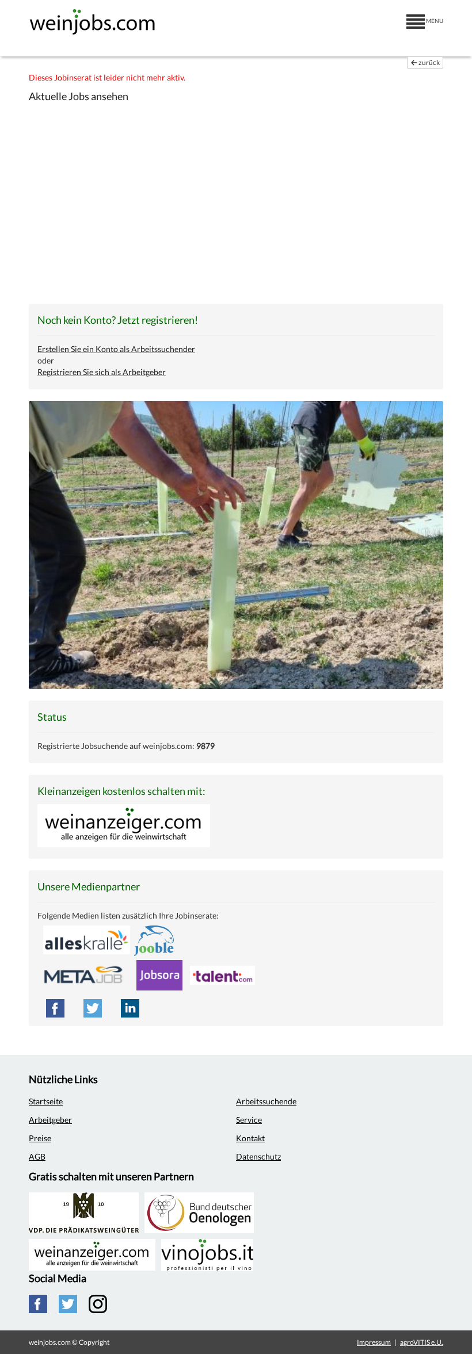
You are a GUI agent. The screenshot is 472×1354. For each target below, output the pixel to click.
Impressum (374, 1342)
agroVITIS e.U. (421, 1342)
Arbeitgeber (50, 1119)
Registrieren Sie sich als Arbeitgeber (101, 372)
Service (249, 1119)
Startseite (46, 1101)
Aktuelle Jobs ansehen (78, 96)
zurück (428, 62)
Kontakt (250, 1138)
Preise (40, 1138)
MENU (434, 20)
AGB (37, 1156)
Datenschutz (258, 1156)
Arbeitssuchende (266, 1101)
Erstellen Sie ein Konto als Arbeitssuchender (116, 349)
